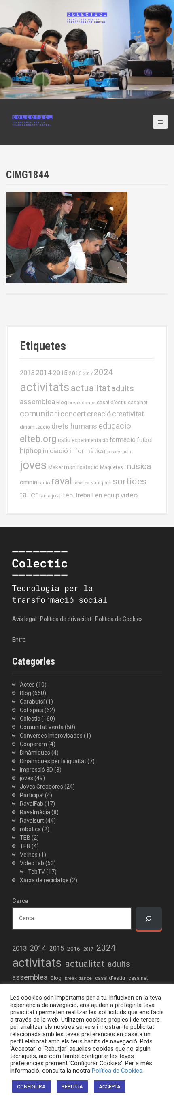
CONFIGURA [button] (31, 1087)
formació (123, 440)
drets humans (74, 426)
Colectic (30, 718)
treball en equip (97, 495)
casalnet (138, 402)
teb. (68, 495)
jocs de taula (118, 451)
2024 (103, 372)
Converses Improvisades (51, 735)
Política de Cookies (119, 619)
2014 (44, 373)
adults (122, 388)
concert (73, 414)
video (129, 495)
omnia (28, 482)
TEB (25, 837)
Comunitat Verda (42, 727)
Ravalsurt (32, 820)
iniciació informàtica (74, 451)
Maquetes (111, 467)
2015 (60, 373)
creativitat (128, 414)
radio (44, 483)
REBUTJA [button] (72, 1087)
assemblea (37, 402)
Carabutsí (32, 701)
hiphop (31, 450)
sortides (129, 481)
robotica (30, 829)
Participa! (32, 795)
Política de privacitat (65, 619)
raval (61, 481)
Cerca (20, 901)
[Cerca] (149, 918)
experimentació (90, 440)
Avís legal (24, 619)
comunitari (39, 413)
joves (33, 465)
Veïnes (29, 854)
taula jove (50, 496)
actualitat (90, 388)
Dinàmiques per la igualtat (53, 761)
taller (29, 494)
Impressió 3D (36, 769)
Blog (61, 402)
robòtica (81, 483)
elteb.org (38, 438)
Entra (19, 639)
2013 (27, 373)
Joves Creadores (41, 786)
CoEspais (31, 710)
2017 (88, 373)
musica (137, 466)
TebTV (36, 871)
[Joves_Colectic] (32, 120)
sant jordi (101, 483)
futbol (145, 440)
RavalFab (31, 803)
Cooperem (33, 744)
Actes (27, 684)
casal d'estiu (112, 402)
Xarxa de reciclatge (44, 880)
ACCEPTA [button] (110, 1087)
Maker (55, 467)
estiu (64, 440)
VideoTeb (32, 863)
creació (99, 414)
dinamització (35, 427)
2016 (75, 373)
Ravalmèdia (35, 812)
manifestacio (81, 467)
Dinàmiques (35, 752)
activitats (45, 387)
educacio (114, 426)
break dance (81, 402)
